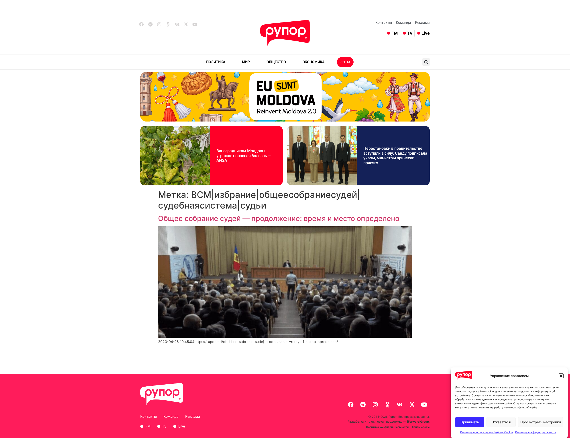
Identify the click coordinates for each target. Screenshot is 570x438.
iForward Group (418, 421)
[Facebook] (141, 24)
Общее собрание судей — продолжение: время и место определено (278, 218)
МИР (246, 62)
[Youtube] (194, 24)
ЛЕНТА (345, 62)
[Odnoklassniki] (168, 24)
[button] (561, 376)
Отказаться (501, 422)
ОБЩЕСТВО (276, 62)
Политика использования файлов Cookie (486, 432)
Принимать (470, 422)
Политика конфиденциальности (535, 432)
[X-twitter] (185, 24)
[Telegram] (150, 24)
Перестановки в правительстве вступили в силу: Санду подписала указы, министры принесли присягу (395, 155)
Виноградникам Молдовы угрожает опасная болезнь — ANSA (243, 155)
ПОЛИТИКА (215, 62)
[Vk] (177, 24)
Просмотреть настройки (540, 422)
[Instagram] (159, 24)
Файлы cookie (420, 427)
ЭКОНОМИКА (314, 62)
